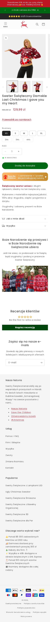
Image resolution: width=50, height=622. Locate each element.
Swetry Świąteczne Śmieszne (21, 498)
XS (6, 133)
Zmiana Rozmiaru (15, 461)
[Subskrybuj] (41, 362)
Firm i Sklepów (13, 442)
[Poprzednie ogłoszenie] (5, 10)
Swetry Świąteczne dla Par (19, 520)
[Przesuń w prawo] (47, 87)
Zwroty (9, 455)
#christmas (17, 419)
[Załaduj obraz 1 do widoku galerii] (12, 86)
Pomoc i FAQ (12, 436)
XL (41, 133)
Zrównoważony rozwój (23, 416)
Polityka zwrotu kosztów (34, 603)
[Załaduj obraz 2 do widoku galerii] (24, 86)
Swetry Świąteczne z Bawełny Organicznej (21, 506)
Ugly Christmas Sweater (18, 491)
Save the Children (21, 412)
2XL (8, 140)
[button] (5, 24)
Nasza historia (19, 408)
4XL (30, 140)
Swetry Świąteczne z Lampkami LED (24, 485)
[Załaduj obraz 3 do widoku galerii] (37, 86)
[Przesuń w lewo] (3, 87)
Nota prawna (26, 616)
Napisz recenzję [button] (25, 327)
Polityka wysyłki (39, 612)
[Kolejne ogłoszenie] (45, 10)
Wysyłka (10, 448)
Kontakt (10, 467)
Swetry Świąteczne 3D (17, 514)
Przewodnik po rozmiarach (16, 119)
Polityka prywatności (26, 608)
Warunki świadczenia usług (18, 612)
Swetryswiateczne (13, 603)
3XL (19, 140)
